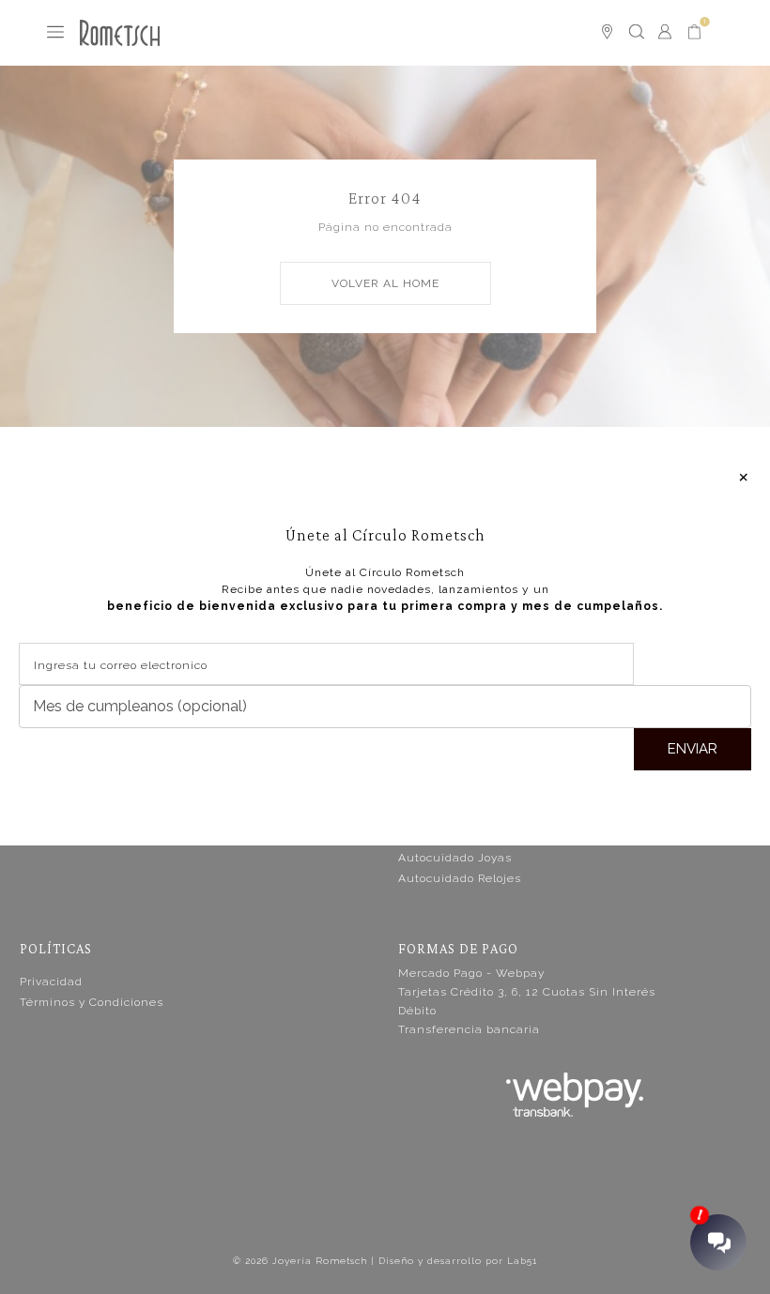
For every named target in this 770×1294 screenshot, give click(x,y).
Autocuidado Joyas (455, 857)
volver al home (385, 283)
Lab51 (522, 1261)
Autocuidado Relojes (459, 878)
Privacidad (51, 981)
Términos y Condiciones (91, 1002)
